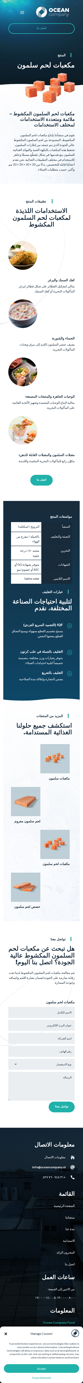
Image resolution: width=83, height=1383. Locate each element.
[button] (6, 1334)
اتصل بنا (41, 28)
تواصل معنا (61, 1107)
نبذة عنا (70, 1229)
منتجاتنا (70, 1217)
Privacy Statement (41, 1377)
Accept (41, 1368)
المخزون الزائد (66, 1252)
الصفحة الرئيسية (64, 1205)
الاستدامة (69, 1240)
